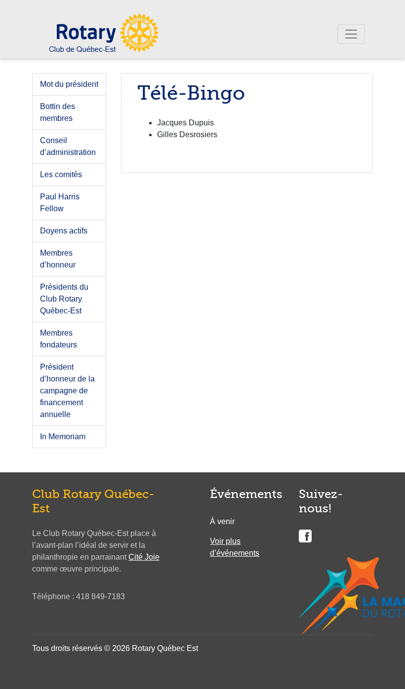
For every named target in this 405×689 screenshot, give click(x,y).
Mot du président (69, 84)
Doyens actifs (63, 231)
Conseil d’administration (68, 146)
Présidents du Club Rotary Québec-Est (64, 299)
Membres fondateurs (58, 339)
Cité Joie (144, 557)
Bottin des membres (57, 112)
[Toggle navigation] (351, 34)
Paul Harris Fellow (60, 202)
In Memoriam (62, 436)
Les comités (61, 174)
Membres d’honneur (58, 259)
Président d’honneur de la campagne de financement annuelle (67, 391)
